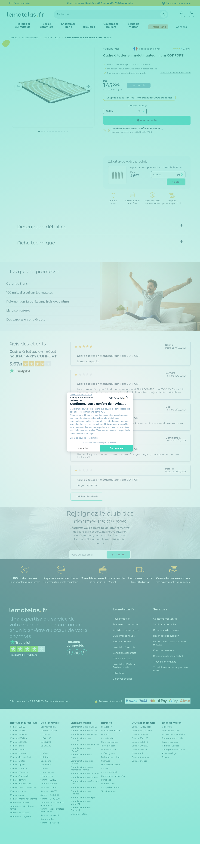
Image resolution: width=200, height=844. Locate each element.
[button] (6, 440)
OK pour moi (116, 448)
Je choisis (83, 448)
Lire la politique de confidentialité (84, 438)
